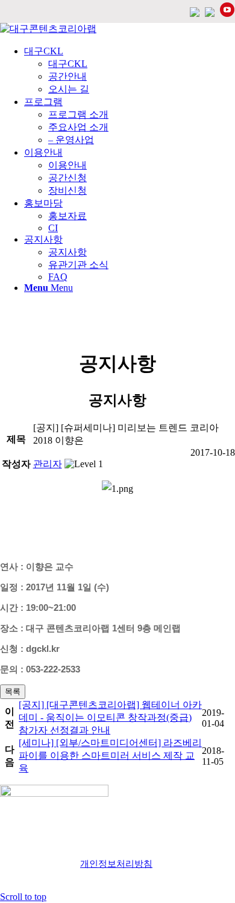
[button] (47, 464)
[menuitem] (129, 70)
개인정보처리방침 (116, 864)
